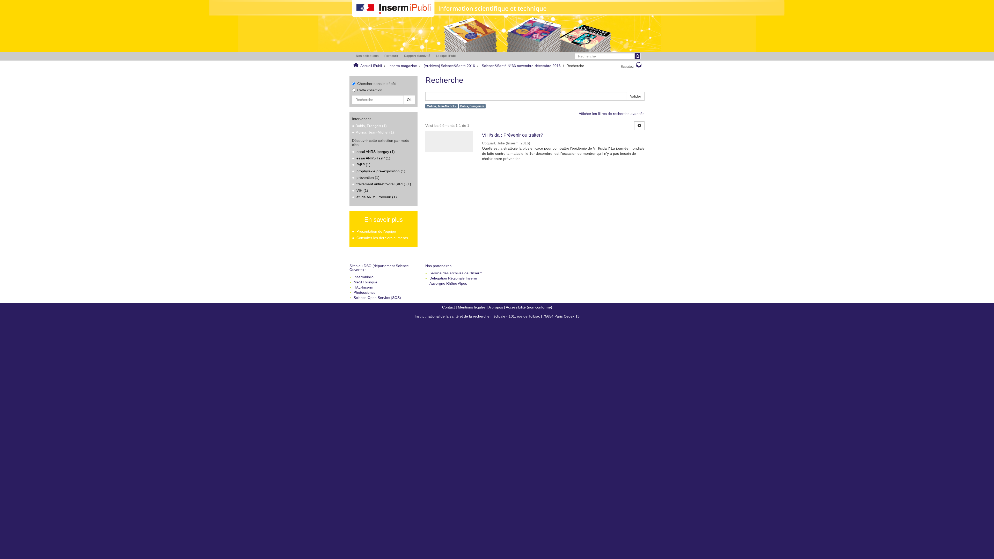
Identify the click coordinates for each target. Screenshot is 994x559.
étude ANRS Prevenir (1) (376, 197)
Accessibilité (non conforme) (529, 307)
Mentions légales (472, 307)
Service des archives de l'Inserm (456, 273)
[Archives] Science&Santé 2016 (449, 66)
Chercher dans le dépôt (376, 84)
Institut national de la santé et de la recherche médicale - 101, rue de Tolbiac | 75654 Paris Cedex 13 (497, 316)
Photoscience (365, 292)
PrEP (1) (363, 165)
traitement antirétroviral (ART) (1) (383, 184)
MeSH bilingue (365, 282)
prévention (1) (367, 177)
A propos (495, 307)
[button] (367, 56)
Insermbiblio (364, 277)
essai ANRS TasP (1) (373, 158)
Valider (635, 96)
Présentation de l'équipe (376, 231)
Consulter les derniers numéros (382, 238)
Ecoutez (627, 66)
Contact (448, 307)
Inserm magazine (403, 66)
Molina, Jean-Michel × (441, 106)
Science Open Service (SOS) (377, 298)
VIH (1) (362, 190)
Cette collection (369, 90)
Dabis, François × (472, 106)
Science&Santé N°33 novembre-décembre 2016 (521, 66)
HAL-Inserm (363, 287)
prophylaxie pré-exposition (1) (380, 171)
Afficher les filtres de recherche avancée (612, 114)
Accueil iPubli (371, 66)
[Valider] (637, 56)
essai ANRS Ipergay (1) (375, 152)
